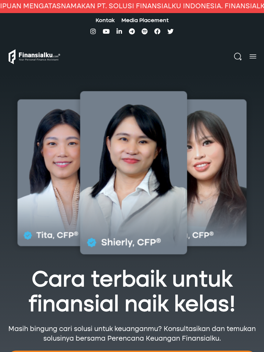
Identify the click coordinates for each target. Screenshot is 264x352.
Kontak (105, 20)
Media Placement (145, 20)
